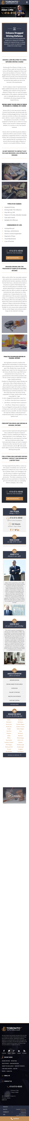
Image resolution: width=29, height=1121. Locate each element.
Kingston (9, 733)
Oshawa (20, 742)
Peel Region (9, 744)
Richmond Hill (9, 747)
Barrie (8, 720)
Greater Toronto (20, 726)
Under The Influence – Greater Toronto (13, 1066)
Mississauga (20, 738)
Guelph (9, 729)
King (20, 731)
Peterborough (20, 744)
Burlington (20, 722)
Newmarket (9, 740)
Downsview (9, 724)
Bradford (20, 720)
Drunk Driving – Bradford (9, 1061)
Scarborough (20, 747)
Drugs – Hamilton (7, 1071)
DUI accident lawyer (16, 46)
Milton (9, 738)
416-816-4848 (14, 13)
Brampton (8, 722)
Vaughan (20, 749)
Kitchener (20, 733)
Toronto (9, 749)
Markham (20, 735)
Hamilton (8, 731)
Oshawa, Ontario (10, 471)
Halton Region (20, 729)
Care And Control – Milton (9, 1068)
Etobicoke (9, 726)
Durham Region (20, 724)
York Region (20, 751)
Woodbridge (9, 751)
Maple (9, 735)
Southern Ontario (9, 742)
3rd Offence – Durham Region (10, 1063)
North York (20, 740)
